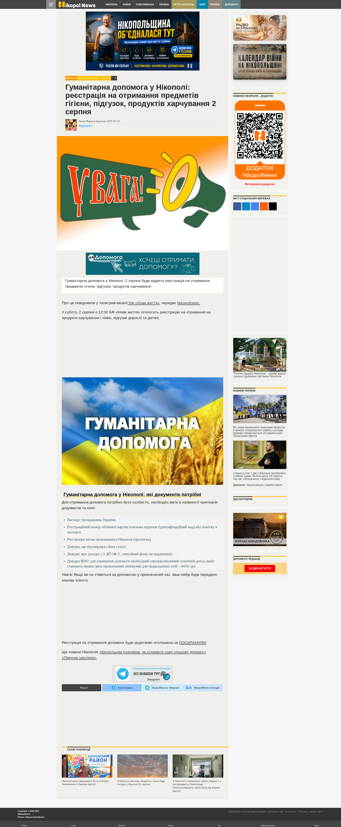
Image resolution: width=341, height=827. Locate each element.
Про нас (302, 812)
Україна (164, 4)
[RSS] (264, 206)
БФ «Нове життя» (143, 303)
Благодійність (90, 78)
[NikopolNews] (142, 674)
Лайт (202, 4)
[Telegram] (246, 206)
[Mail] (273, 206)
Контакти (291, 812)
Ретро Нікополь (183, 4)
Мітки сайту (316, 812)
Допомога (231, 4)
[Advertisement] (142, 350)
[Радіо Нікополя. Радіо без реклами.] (259, 28)
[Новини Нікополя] (77, 7)
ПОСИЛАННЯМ (192, 642)
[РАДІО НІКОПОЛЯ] (259, 62)
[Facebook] (237, 206)
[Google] (255, 206)
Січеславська (145, 4)
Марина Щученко (96, 121)
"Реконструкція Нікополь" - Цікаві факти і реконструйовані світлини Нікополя (259, 375)
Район (127, 4)
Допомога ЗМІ (275, 812)
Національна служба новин (264, 484)
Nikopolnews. (188, 303)
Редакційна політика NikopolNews (247, 812)
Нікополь (111, 4)
